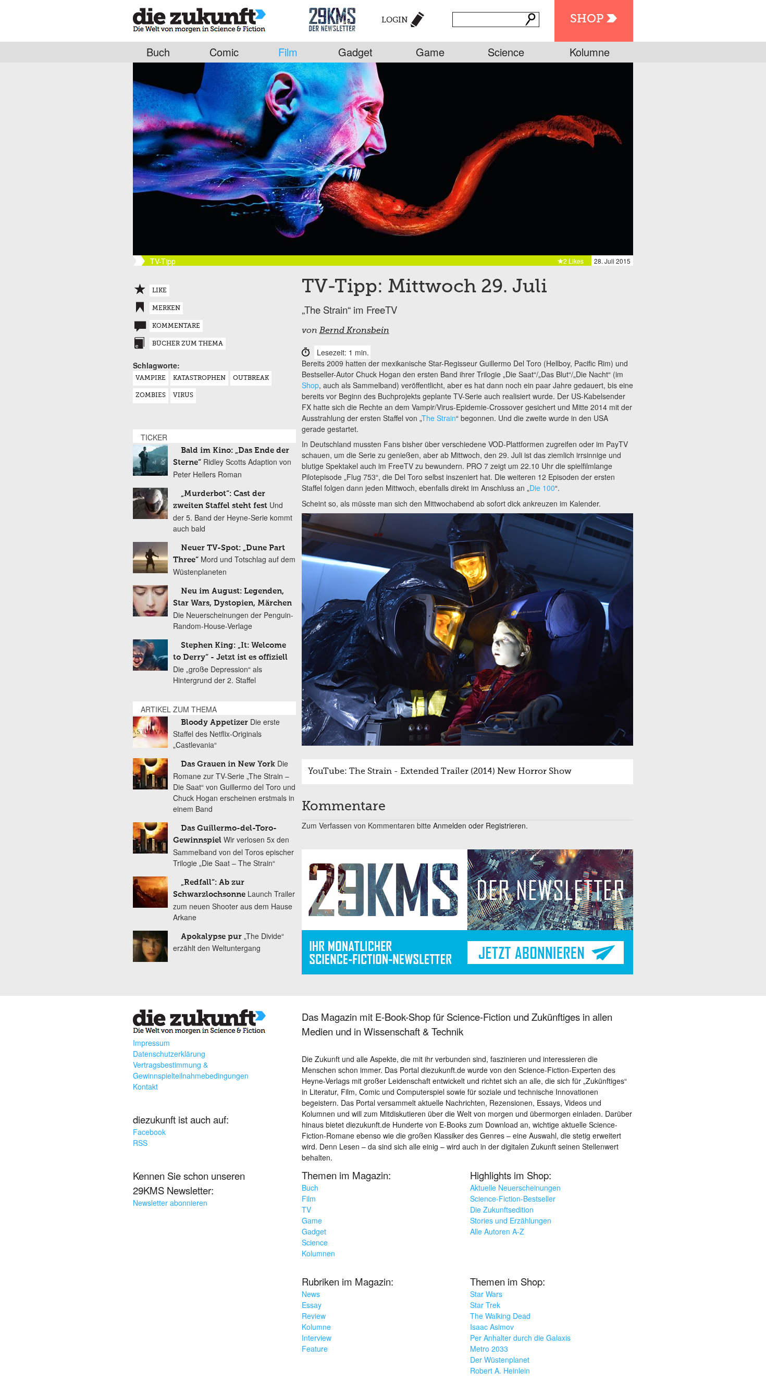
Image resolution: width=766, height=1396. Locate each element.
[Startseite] (199, 18)
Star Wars (486, 1294)
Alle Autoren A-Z (497, 1231)
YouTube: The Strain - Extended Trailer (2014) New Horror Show (440, 772)
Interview (316, 1337)
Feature (315, 1348)
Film (288, 51)
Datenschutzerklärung (169, 1053)
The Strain (439, 418)
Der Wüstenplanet (499, 1359)
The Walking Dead (500, 1316)
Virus (183, 395)
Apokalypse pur (211, 937)
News (311, 1294)
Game (430, 51)
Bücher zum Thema (187, 344)
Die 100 (542, 488)
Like (159, 291)
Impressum (151, 1042)
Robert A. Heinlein (500, 1370)
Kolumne (590, 51)
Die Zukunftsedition (502, 1209)
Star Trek (485, 1305)
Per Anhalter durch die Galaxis (520, 1337)
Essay (312, 1305)
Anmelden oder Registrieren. (480, 825)
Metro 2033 (489, 1348)
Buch (158, 51)
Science (506, 51)
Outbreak (251, 378)
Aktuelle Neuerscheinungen (515, 1187)
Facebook (149, 1132)
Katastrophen (199, 378)
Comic (224, 51)
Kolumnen (318, 1253)
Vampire (150, 378)
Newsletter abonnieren (170, 1202)
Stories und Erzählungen (510, 1220)
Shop (586, 19)
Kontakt (145, 1086)
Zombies (150, 395)
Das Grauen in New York (228, 764)
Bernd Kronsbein (354, 331)
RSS (140, 1143)
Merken (166, 308)
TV (306, 1209)
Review (314, 1316)
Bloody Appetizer (214, 722)
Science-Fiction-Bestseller (512, 1198)
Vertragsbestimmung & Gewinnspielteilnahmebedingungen (191, 1070)
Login (394, 20)
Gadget (355, 51)
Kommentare (176, 326)
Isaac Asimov (492, 1326)
